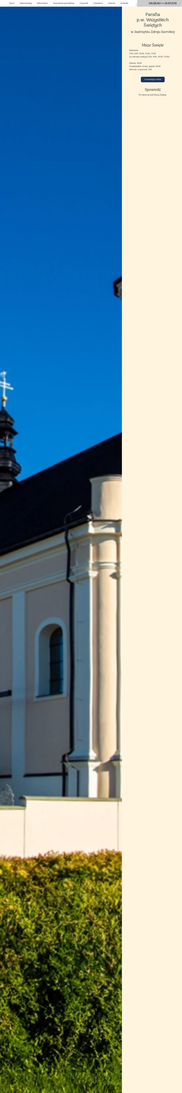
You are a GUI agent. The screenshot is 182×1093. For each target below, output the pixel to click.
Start (11, 3)
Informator (42, 3)
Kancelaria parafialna (63, 3)
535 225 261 (155, 3)
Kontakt (124, 3)
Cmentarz (98, 3)
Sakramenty (26, 3)
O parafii (84, 3)
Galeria (111, 3)
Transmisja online (152, 79)
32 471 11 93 (171, 3)
